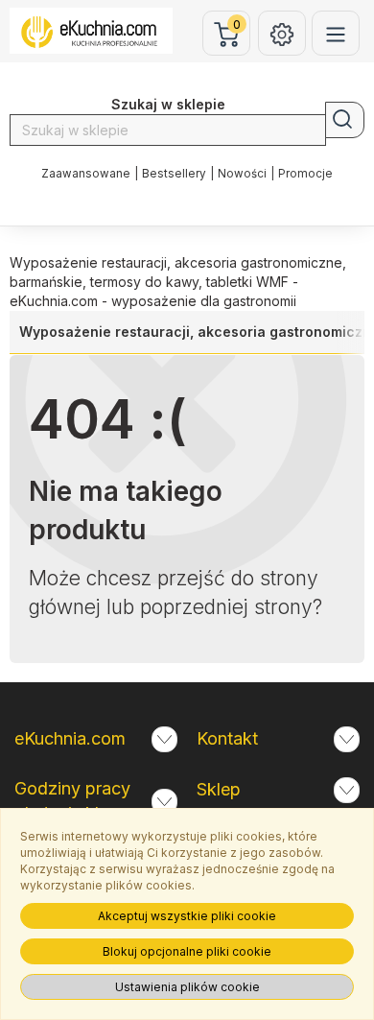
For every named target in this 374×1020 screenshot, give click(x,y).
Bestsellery (174, 173)
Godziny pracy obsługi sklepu (72, 800)
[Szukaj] (344, 120)
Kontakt (227, 738)
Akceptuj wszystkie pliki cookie (187, 916)
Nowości (242, 173)
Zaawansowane (85, 173)
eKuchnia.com (70, 738)
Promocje (305, 173)
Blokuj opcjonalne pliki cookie (187, 951)
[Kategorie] (336, 33)
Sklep (219, 789)
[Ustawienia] (282, 33)
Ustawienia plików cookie (187, 987)
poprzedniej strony (226, 607)
